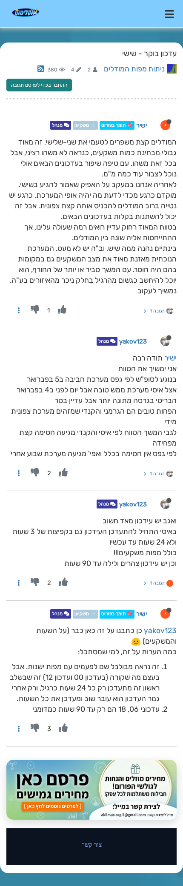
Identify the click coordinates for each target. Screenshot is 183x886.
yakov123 (133, 341)
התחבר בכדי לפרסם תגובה (39, 85)
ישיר (141, 125)
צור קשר (92, 845)
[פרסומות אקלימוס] (91, 789)
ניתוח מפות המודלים (134, 69)
